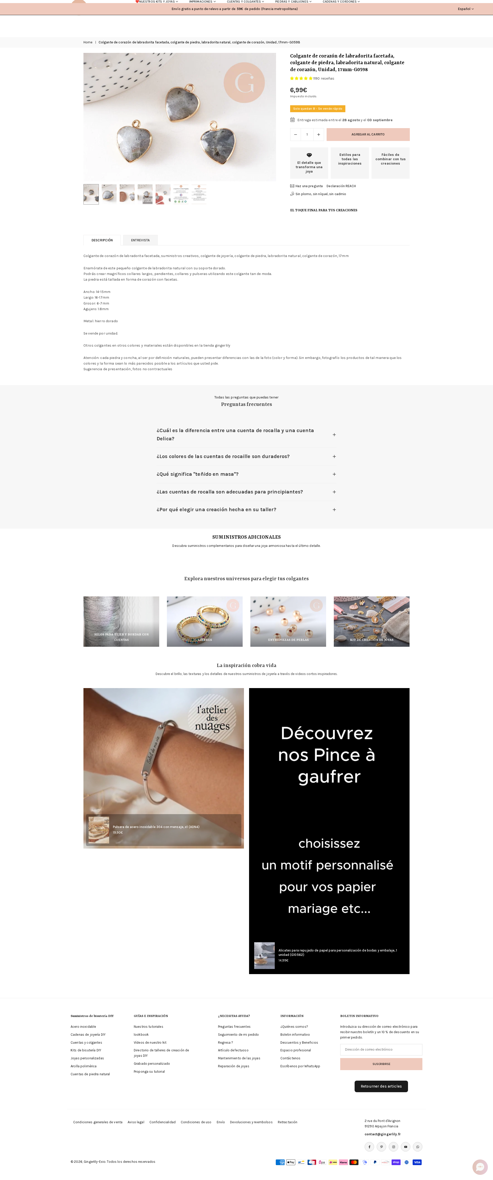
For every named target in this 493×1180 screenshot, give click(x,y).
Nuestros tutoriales (148, 1027)
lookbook (141, 1034)
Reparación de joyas (233, 1066)
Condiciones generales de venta (97, 1122)
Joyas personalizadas (87, 1058)
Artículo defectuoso (233, 1050)
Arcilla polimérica (84, 1066)
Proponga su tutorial (149, 1071)
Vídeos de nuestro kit (150, 1042)
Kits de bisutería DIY (86, 1050)
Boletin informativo (295, 1034)
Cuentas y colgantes (86, 1042)
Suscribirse (381, 1064)
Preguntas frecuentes (234, 1027)
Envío (221, 1122)
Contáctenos (290, 1058)
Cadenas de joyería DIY (88, 1034)
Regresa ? (225, 1042)
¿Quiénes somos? (294, 1027)
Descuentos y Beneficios (299, 1042)
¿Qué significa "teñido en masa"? (198, 474)
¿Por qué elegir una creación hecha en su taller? (216, 509)
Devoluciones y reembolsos (251, 1122)
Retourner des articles (381, 1086)
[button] (263, 117)
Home (88, 42)
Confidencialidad (162, 1122)
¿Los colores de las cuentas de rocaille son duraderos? (223, 456)
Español (464, 9)
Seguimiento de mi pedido (238, 1034)
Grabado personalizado (152, 1063)
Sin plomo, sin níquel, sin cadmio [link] (321, 194)
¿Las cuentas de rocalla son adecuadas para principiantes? (230, 492)
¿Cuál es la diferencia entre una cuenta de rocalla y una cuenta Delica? (235, 434)
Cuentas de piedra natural (90, 1074)
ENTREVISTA (140, 240)
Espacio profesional (295, 1050)
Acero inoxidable (83, 1027)
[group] (179, 117)
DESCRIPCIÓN (102, 240)
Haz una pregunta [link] (309, 186)
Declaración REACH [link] (341, 186)
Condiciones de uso (196, 1122)
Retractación (288, 1122)
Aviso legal (136, 1122)
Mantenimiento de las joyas (239, 1058)
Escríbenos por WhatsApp (300, 1066)
